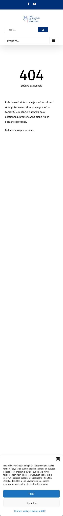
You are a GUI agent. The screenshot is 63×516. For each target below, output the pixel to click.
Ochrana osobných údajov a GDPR (30, 511)
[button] (58, 459)
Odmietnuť (31, 503)
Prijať (31, 493)
